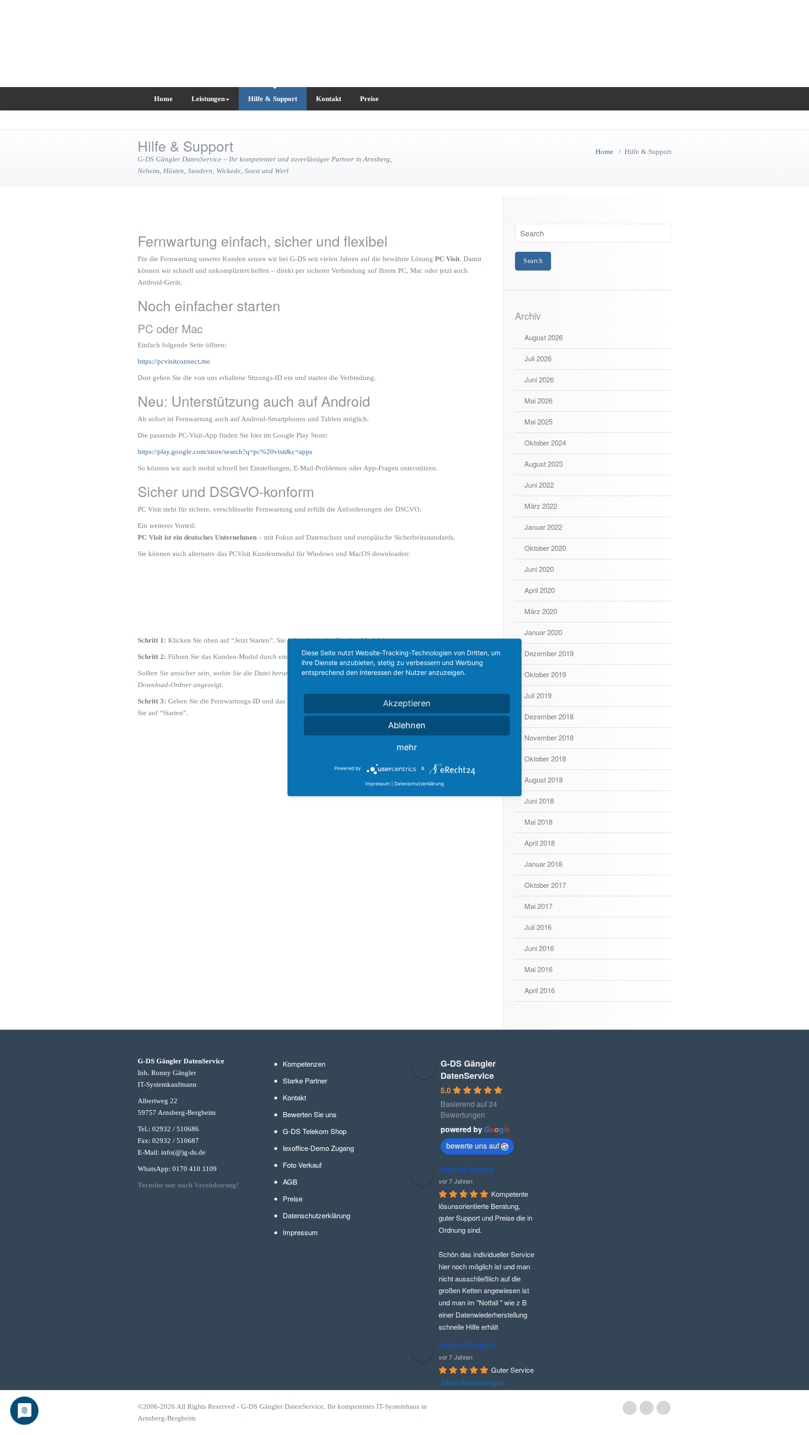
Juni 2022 (539, 485)
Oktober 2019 (545, 674)
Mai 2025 (538, 421)
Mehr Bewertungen (473, 1382)
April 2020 (539, 590)
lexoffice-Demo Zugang (318, 1148)
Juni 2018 (539, 800)
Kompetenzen (304, 1064)
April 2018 (539, 843)
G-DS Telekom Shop (314, 1131)
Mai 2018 (538, 822)
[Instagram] (663, 1408)
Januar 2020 (543, 632)
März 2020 (540, 611)
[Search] (662, 98)
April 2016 (539, 990)
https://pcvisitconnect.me (174, 361)
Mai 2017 (538, 906)
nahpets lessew (466, 1169)
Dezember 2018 (549, 716)
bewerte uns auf (472, 1145)
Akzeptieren (407, 703)
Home (163, 98)
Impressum (300, 1232)
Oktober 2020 (545, 548)
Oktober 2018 (545, 758)
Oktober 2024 (545, 442)
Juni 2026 (539, 379)
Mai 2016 (538, 969)
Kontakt (328, 98)
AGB (290, 1181)
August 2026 (543, 337)
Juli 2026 (538, 358)
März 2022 (540, 506)
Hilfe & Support (272, 98)
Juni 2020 (539, 569)
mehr (407, 747)
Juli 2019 (538, 695)
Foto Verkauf (302, 1165)
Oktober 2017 (545, 885)
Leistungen (208, 98)
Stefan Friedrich (467, 1345)
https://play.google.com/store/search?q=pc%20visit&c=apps (225, 451)
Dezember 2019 (549, 653)
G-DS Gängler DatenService (468, 1069)
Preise (369, 98)
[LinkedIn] (647, 1408)
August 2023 (543, 464)
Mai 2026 (538, 400)
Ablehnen (407, 725)
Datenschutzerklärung (316, 1215)
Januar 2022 (543, 527)
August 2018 (543, 779)
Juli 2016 (538, 927)
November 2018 (549, 737)
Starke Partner (305, 1080)
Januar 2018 (543, 864)
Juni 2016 (539, 948)
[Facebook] (630, 1408)
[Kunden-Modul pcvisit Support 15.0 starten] (313, 599)
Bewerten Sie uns (310, 1114)
